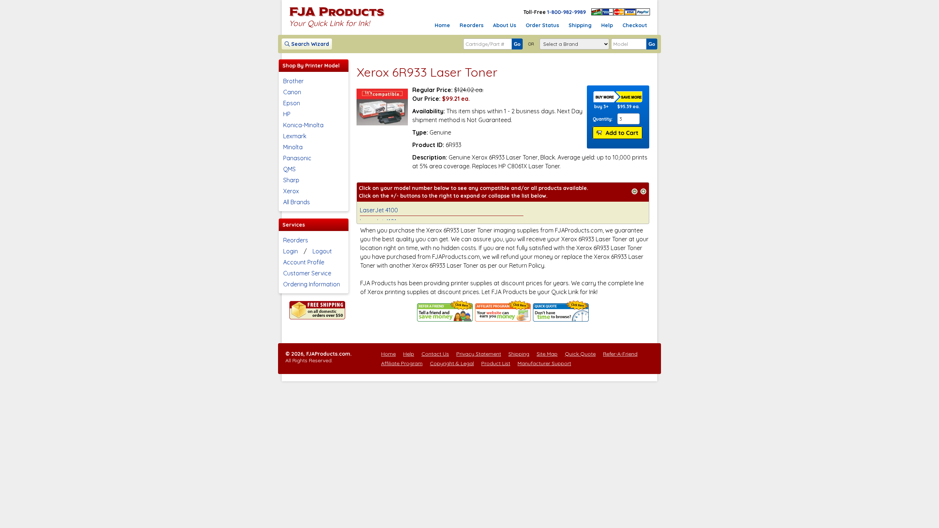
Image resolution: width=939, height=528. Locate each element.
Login (290, 251)
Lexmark (294, 136)
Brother (293, 81)
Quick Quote (580, 354)
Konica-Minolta (303, 125)
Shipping (580, 25)
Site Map (547, 354)
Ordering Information (311, 284)
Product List (495, 363)
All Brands (296, 202)
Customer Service (307, 273)
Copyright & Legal (452, 363)
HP (287, 114)
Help (607, 25)
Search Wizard (309, 44)
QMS (289, 169)
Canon (292, 92)
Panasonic (297, 158)
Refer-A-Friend (620, 354)
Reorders (471, 25)
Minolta (293, 147)
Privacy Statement (478, 354)
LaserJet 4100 (379, 210)
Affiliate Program (402, 363)
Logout (322, 251)
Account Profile (303, 262)
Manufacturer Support (544, 363)
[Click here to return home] (337, 16)
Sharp (291, 180)
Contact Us (435, 354)
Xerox (291, 191)
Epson (291, 103)
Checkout (634, 25)
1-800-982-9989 (566, 12)
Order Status (542, 25)
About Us (504, 25)
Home (442, 25)
